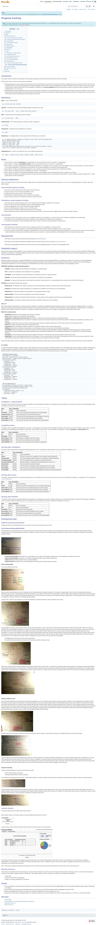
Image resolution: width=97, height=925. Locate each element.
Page (69, 9)
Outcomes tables (40, 238)
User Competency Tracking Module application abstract (19, 901)
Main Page (5, 6)
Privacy (3, 924)
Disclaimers (17, 924)
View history (92, 9)
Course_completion (17, 88)
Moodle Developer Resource (50, 14)
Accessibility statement (26, 924)
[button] (95, 1)
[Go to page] (87, 6)
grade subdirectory (65, 182)
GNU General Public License (19, 922)
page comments (25, 25)
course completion (6, 479)
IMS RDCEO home (9, 903)
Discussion (75, 9)
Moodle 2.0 (11, 910)
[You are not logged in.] (94, 6)
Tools (6, 915)
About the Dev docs (10, 924)
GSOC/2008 (8, 899)
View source (83, 9)
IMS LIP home (8, 904)
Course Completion (60, 241)
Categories (4, 910)
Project (17, 910)
